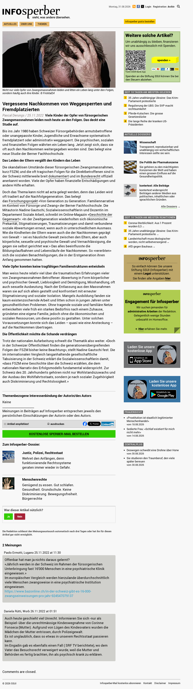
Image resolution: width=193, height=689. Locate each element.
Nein (19, 516)
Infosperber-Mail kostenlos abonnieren (120, 683)
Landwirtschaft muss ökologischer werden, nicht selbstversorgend (149, 240)
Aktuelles (10, 24)
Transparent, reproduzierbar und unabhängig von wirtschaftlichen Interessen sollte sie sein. (159, 150)
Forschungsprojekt (23, 201)
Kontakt (147, 683)
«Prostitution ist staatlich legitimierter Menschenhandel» (150, 419)
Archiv (171, 6)
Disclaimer (160, 683)
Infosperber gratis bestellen (139, 21)
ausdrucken (57, 424)
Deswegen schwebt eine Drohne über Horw (153, 450)
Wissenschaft (147, 142)
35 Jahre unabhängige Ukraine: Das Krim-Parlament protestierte (153, 99)
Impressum (174, 683)
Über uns (26, 24)
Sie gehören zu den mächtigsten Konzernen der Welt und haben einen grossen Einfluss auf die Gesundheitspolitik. (159, 171)
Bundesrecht (90, 176)
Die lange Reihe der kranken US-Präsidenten (147, 122)
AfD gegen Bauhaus (140, 246)
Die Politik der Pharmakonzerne (158, 162)
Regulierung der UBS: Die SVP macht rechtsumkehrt (150, 107)
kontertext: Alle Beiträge (154, 185)
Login (148, 6)
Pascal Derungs (13, 115)
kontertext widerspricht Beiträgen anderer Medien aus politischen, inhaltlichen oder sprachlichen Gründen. (157, 194)
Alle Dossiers (169, 206)
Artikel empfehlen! (18, 424)
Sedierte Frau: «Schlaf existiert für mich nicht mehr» (151, 430)
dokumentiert (58, 176)
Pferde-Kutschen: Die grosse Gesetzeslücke (145, 115)
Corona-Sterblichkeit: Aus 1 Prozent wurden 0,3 (149, 224)
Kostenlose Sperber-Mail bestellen (59, 434)
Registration (159, 6)
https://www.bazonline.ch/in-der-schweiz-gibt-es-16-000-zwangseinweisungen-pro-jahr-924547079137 (48, 593)
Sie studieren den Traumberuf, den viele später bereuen (151, 459)
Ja (8, 516)
